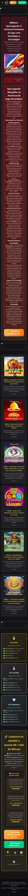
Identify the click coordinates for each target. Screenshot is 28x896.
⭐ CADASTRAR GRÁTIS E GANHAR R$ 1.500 (14, 834)
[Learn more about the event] (14, 11)
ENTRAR (13, 2)
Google (14, 892)
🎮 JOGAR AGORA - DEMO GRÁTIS (14, 844)
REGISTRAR (22, 2)
